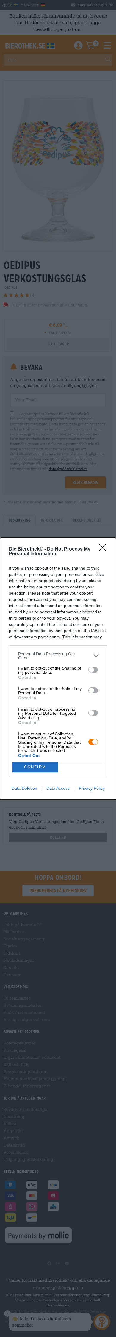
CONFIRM (35, 767)
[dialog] (58, 669)
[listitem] (58, 656)
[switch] (93, 670)
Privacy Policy (92, 788)
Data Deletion (24, 788)
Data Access (58, 788)
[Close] (104, 549)
